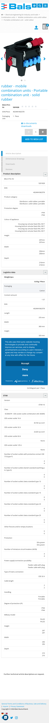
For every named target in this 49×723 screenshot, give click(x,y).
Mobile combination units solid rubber (32, 17)
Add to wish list (34, 139)
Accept (25, 363)
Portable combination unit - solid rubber (19, 20)
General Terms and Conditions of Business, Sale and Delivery (24, 704)
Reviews (9, 169)
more (25, 375)
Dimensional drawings (15, 159)
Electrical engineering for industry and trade (22, 14)
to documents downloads (29, 125)
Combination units (8, 17)
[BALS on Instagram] (16, 718)
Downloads (10, 164)
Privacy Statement (17, 706)
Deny (25, 369)
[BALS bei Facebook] (2, 718)
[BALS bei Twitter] (11, 718)
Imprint (5, 706)
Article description (13, 153)
